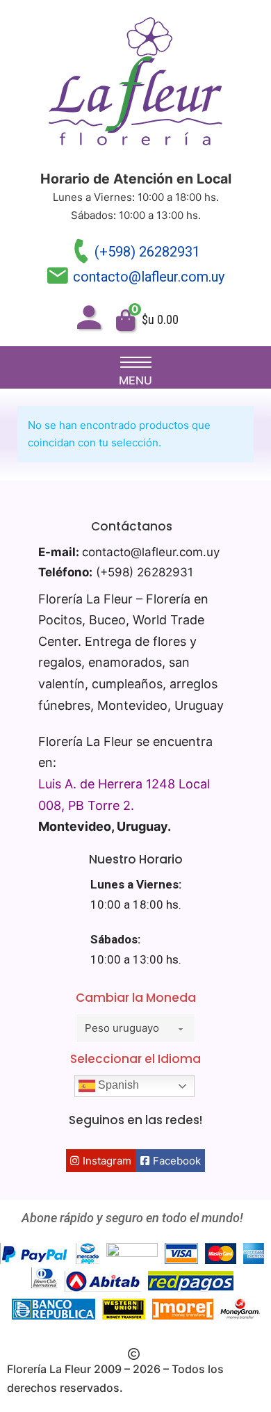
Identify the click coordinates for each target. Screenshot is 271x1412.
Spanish (117, 1085)
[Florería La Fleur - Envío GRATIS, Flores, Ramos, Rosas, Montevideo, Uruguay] (135, 85)
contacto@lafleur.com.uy (148, 276)
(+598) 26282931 (147, 251)
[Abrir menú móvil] (135, 362)
